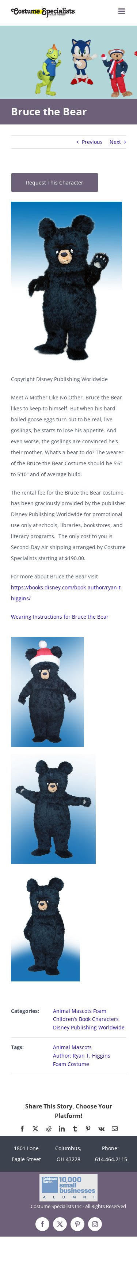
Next (115, 141)
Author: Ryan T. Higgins (81, 1055)
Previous (92, 141)
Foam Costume (71, 1064)
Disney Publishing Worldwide (89, 1027)
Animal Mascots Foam (79, 1010)
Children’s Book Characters (86, 1018)
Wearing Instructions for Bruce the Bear (60, 616)
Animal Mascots (72, 1047)
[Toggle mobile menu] (122, 11)
